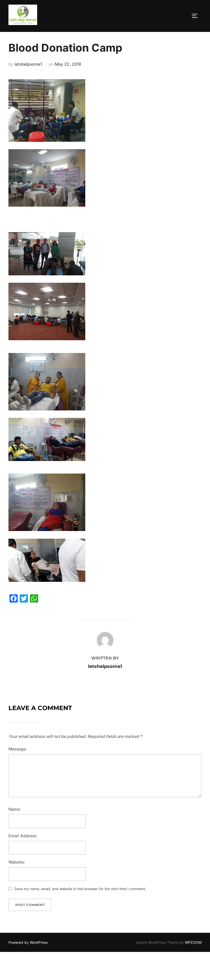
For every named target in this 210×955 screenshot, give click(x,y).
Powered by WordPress (28, 942)
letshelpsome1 (28, 64)
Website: (16, 862)
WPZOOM (193, 942)
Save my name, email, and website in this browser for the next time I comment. (80, 889)
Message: (17, 748)
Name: (14, 809)
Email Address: (22, 835)
